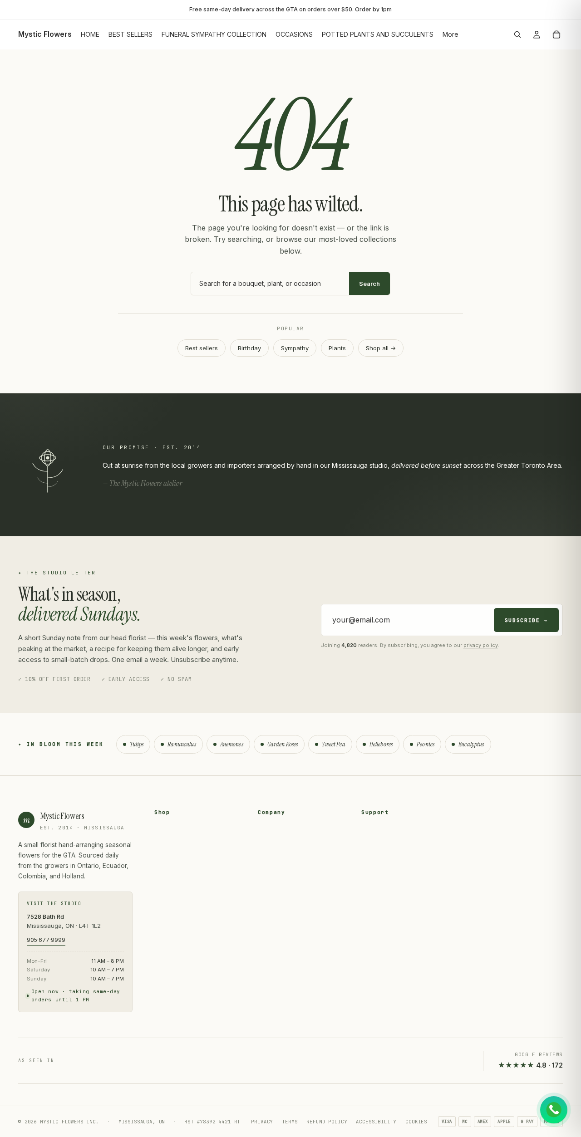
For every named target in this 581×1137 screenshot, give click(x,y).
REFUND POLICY (326, 1121)
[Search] (517, 34)
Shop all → (381, 348)
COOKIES (416, 1121)
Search (369, 283)
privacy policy (480, 645)
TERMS (289, 1121)
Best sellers (201, 348)
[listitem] (450, 34)
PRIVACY (262, 1121)
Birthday (249, 348)
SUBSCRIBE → (526, 620)
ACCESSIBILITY (376, 1121)
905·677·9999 (46, 939)
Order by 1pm (373, 9)
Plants (337, 348)
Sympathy (295, 348)
